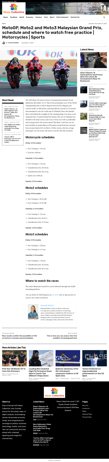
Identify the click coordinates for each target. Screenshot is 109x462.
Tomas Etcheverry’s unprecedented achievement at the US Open (93, 372)
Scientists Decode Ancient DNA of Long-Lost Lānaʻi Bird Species (97, 118)
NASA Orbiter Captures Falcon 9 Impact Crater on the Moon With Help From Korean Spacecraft (97, 133)
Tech (5, 106)
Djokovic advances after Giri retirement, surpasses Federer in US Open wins (67, 372)
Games (6, 122)
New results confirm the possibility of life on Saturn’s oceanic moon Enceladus (19, 337)
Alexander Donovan (90, 70)
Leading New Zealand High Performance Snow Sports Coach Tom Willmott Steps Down (40, 372)
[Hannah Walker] (4, 42)
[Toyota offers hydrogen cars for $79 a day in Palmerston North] (83, 103)
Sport (4, 23)
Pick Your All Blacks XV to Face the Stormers (14, 370)
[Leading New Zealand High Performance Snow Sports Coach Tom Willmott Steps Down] (41, 358)
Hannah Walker (13, 42)
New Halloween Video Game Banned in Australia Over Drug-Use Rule (12, 127)
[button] (104, 17)
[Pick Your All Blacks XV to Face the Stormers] (14, 358)
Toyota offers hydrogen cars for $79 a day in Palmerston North (12, 139)
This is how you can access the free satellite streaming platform (62, 337)
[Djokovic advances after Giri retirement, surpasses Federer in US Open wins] (68, 358)
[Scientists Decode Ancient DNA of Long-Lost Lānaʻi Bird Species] (83, 116)
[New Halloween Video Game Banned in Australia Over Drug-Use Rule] (83, 89)
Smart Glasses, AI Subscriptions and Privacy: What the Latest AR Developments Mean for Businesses (11, 113)
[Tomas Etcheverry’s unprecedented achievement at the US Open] (94, 358)
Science (91, 113)
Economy (7, 134)
